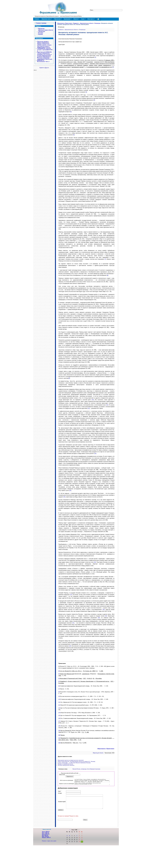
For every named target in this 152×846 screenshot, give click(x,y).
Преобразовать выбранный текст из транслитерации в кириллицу (88, 795)
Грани (82, 19)
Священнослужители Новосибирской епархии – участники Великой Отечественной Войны (58, 16)
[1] (95, 57)
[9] (69, 378)
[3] (86, 92)
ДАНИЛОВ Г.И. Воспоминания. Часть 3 (43, 61)
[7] (105, 259)
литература (83, 769)
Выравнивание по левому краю (75, 795)
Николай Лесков (76, 769)
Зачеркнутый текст (72, 795)
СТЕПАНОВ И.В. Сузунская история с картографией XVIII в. (44, 49)
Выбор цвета (82, 795)
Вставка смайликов (80, 795)
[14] (70, 490)
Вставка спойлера (90, 795)
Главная (37, 19)
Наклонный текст (69, 795)
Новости (76, 19)
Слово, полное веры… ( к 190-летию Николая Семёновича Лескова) (74, 762)
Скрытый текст (85, 795)
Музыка (40, 34)
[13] (95, 453)
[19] (106, 616)
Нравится (42, 67)
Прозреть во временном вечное (65, 764)
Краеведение (67, 19)
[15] (64, 496)
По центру (76, 795)
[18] (103, 609)
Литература (41, 31)
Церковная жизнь (46, 19)
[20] (99, 617)
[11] (107, 405)
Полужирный (67, 795)
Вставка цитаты (86, 795)
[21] (73, 623)
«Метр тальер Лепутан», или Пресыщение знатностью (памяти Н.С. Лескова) (76, 761)
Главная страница (41, 23)
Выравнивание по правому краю (78, 795)
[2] (113, 67)
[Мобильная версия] (98, 19)
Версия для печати (98, 752)
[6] (73, 134)
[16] (95, 562)
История (40, 33)
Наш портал (91, 19)
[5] (70, 111)
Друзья (47, 67)
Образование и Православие (105, 748)
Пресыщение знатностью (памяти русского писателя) (71, 760)
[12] (89, 408)
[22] (70, 646)
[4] (94, 100)
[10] (93, 399)
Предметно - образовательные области (45, 29)
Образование (57, 19)
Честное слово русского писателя (66, 765)
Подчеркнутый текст (71, 795)
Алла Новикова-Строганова (93, 769)
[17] (71, 594)
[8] (107, 275)
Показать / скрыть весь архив (49, 841)
